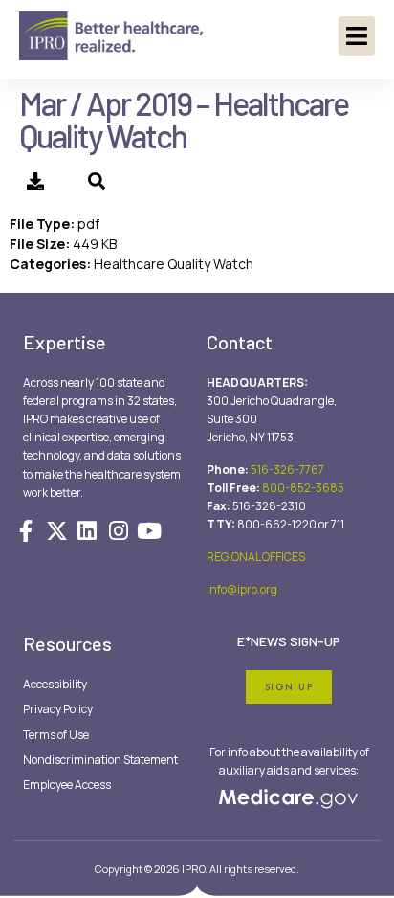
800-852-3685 (303, 488)
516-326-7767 (287, 469)
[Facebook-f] (26, 530)
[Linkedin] (87, 530)
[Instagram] (118, 530)
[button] (357, 36)
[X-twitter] (56, 530)
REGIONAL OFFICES (256, 557)
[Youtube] (149, 530)
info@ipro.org (242, 589)
